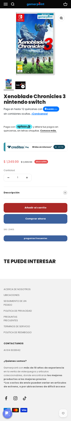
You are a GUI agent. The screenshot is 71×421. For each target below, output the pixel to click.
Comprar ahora (35, 218)
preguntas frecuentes (35, 238)
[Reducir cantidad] (8, 177)
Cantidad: (9, 170)
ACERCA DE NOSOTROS (17, 289)
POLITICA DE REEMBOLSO (18, 332)
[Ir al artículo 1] (9, 84)
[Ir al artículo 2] (20, 85)
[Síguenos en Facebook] (6, 398)
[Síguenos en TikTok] (24, 398)
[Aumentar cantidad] (26, 177)
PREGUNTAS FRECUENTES (11, 318)
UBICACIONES (11, 295)
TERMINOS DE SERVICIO (17, 326)
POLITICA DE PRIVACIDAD (18, 311)
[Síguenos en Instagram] (15, 398)
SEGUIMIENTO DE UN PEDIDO (15, 303)
